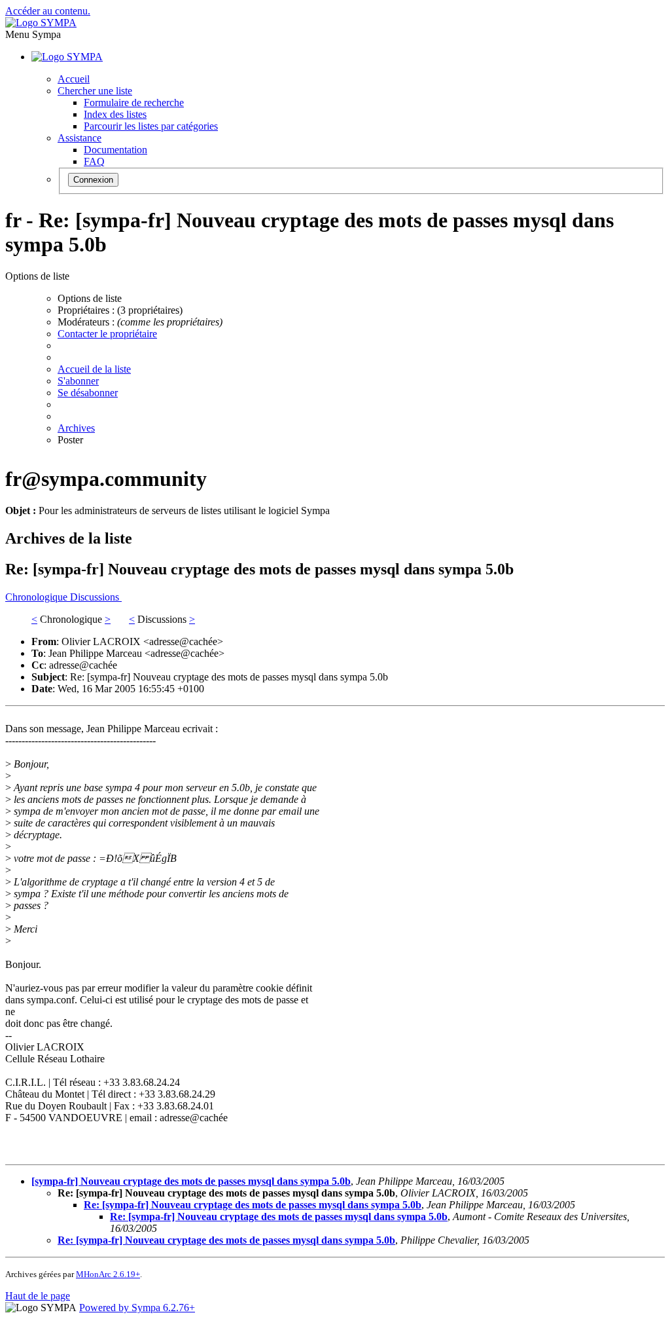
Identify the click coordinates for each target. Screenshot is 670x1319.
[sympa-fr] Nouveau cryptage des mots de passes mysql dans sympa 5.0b (191, 1181)
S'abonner (78, 380)
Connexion (93, 180)
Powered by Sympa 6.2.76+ (137, 1307)
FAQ (94, 161)
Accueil (74, 78)
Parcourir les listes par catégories (151, 126)
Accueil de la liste (94, 369)
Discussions (96, 597)
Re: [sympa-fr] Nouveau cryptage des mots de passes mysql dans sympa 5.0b (252, 1204)
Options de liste (90, 298)
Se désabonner (88, 392)
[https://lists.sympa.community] (41, 22)
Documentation (115, 149)
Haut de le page (37, 1295)
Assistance (79, 137)
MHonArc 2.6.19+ (108, 1274)
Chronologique (37, 597)
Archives (76, 428)
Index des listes (115, 114)
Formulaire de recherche (134, 102)
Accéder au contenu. (47, 10)
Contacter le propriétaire (107, 333)
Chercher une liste (95, 90)
